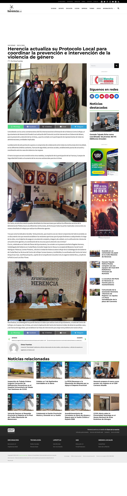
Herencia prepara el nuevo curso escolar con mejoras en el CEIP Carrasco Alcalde (106, 383)
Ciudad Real (101, 444)
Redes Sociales (34, 444)
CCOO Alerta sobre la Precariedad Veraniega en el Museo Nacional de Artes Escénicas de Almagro (105, 416)
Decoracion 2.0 (12, 444)
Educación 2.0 (79, 444)
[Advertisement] (63, 28)
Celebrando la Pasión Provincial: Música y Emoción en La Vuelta (49, 414)
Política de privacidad (76, 456)
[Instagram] (110, 2)
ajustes (68, 494)
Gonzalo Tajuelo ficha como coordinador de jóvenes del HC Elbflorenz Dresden (103, 136)
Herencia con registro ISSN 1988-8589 (105, 456)
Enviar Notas (70, 1)
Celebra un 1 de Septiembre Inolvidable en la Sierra (47, 382)
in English (95, 1)
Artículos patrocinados (82, 432)
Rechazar (92, 493)
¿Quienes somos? (61, 1)
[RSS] (118, 2)
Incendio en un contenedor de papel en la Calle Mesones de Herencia (110, 254)
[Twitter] (104, 2)
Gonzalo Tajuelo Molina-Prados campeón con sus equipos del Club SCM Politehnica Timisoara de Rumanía (110, 268)
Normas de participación (89, 456)
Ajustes (103, 493)
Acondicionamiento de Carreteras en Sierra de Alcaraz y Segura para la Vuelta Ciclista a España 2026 (77, 416)
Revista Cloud (34, 447)
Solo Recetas (57, 444)
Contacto (107, 432)
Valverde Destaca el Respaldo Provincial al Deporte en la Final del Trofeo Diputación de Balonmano (20, 416)
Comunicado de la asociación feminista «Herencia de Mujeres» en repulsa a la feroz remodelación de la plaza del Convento (110, 295)
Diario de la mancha (113, 429)
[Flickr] (115, 2)
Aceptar (80, 493)
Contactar (89, 1)
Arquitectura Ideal (13, 447)
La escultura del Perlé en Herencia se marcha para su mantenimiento (110, 281)
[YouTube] (113, 2)
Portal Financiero (80, 447)
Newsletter (77, 1)
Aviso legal (66, 456)
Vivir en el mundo (57, 447)
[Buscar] (116, 65)
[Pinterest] (107, 2)
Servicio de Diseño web (96, 432)
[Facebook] (102, 2)
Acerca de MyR (115, 432)
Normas (83, 1)
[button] (114, 8)
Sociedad (11, 45)
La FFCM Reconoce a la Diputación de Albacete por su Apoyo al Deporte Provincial (77, 383)
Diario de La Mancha (103, 447)
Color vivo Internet (23, 455)
